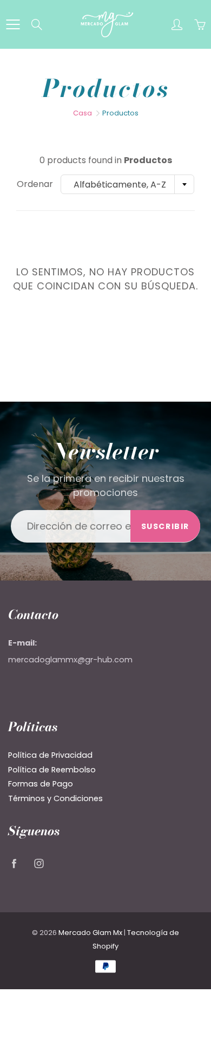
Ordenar (35, 184)
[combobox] (127, 184)
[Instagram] (38, 863)
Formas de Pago (40, 783)
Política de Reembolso (52, 769)
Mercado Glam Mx (90, 932)
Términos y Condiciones (55, 798)
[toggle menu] (12, 24)
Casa (82, 113)
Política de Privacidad (50, 755)
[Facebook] (13, 863)
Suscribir (165, 526)
